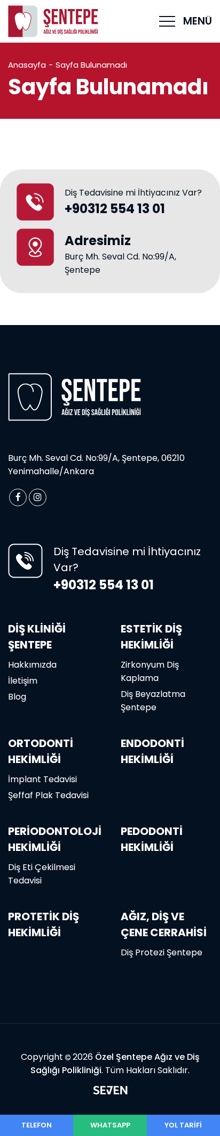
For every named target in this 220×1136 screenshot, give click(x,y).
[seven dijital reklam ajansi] (110, 1092)
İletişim (22, 681)
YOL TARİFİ (183, 1125)
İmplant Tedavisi (42, 779)
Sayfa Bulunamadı (91, 64)
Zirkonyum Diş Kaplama (150, 671)
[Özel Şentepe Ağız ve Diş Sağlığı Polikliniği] (53, 21)
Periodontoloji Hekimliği (54, 839)
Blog (17, 697)
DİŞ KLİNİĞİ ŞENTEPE (37, 636)
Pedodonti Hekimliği (152, 839)
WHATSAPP (110, 1125)
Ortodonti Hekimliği (40, 751)
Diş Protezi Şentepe (161, 952)
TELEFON (36, 1125)
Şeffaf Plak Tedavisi (48, 795)
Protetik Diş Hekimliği (43, 924)
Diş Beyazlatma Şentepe (153, 700)
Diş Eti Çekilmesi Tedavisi (41, 874)
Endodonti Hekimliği (152, 751)
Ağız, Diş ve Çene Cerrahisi (164, 924)
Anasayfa (27, 64)
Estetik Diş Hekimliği (151, 636)
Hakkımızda (32, 665)
